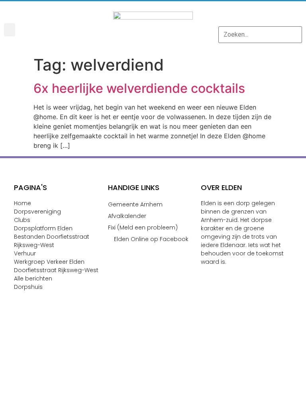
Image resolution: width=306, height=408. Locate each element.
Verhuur (25, 253)
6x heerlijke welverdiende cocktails (139, 88)
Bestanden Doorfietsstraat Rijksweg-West (51, 241)
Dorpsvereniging (37, 212)
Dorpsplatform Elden (43, 228)
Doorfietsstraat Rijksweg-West (56, 270)
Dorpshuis (28, 287)
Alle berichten (33, 278)
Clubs (22, 220)
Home (22, 203)
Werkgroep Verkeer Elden (49, 262)
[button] (9, 29)
